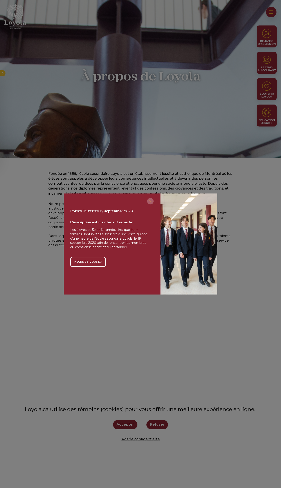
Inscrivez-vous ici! (88, 261)
